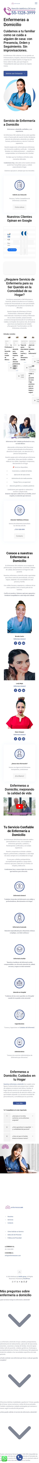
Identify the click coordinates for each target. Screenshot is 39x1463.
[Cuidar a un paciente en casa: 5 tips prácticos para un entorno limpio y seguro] (33, 366)
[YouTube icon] (19, 1282)
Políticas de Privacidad (14, 1238)
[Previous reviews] (16, 242)
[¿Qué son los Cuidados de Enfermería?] (33, 337)
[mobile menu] (36, 3)
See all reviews (12, 249)
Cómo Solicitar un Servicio (16, 1231)
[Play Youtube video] (19, 806)
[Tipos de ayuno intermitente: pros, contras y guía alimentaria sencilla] (25, 337)
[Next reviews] (31, 242)
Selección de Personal (14, 1235)
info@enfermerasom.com (13, 1255)
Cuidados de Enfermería (27, 1027)
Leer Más (19, 1103)
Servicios (10, 1220)
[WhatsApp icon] (13, 1282)
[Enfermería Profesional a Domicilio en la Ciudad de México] (9, 337)
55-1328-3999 (9, 1249)
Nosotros (10, 1216)
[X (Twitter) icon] (17, 1282)
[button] (19, 1118)
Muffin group (22, 1276)
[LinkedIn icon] (22, 1282)
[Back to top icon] (19, 1272)
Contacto (10, 1223)
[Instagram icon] (24, 1282)
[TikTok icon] (26, 1282)
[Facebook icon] (15, 1282)
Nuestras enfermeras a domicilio (14, 1084)
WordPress (26, 1278)
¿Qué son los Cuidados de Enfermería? (32, 349)
